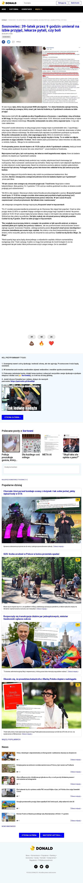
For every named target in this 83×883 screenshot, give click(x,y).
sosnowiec (6, 37)
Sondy (36, 858)
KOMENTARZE (27, 9)
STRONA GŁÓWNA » (12, 417)
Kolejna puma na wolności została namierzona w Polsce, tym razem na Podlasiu (45, 765)
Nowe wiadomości (9, 826)
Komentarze (35, 855)
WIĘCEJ (38, 9)
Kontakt (43, 858)
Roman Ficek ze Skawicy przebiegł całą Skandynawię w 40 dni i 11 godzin (43, 814)
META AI (47, 454)
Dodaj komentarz (10, 467)
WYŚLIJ (18, 42)
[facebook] (4, 42)
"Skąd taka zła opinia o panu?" (71, 456)
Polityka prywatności (45, 860)
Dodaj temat (51, 858)
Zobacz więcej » (58, 546)
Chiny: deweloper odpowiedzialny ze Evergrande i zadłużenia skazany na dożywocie (46, 753)
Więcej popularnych (11, 740)
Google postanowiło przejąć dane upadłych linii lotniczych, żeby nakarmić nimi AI (45, 802)
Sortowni (28, 430)
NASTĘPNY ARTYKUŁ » (52, 835)
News (28, 855)
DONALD (4, 20)
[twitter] (9, 42)
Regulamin (33, 860)
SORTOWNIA (13, 9)
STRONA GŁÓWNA (29, 835)
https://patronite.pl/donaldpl (23, 381)
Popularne (44, 855)
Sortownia (26, 375)
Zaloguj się (62, 3)
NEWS (4, 9)
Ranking (53, 855)
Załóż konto (75, 3)
